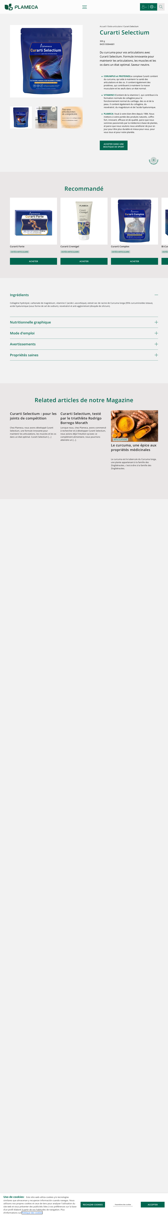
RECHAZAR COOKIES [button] (93, 1204)
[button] (144, 7)
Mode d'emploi (22, 333)
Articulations (120, 439)
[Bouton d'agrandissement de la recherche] (161, 7)
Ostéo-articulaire (114, 26)
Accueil (103, 26)
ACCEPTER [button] (153, 1204)
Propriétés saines (24, 355)
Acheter (33, 261)
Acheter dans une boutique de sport (113, 145)
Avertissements (23, 344)
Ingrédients (19, 295)
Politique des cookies (32, 1212)
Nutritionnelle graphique (30, 322)
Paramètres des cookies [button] (123, 1204)
